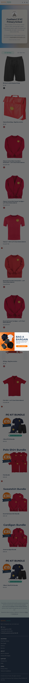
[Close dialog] (28, 332)
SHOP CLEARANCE (22, 346)
